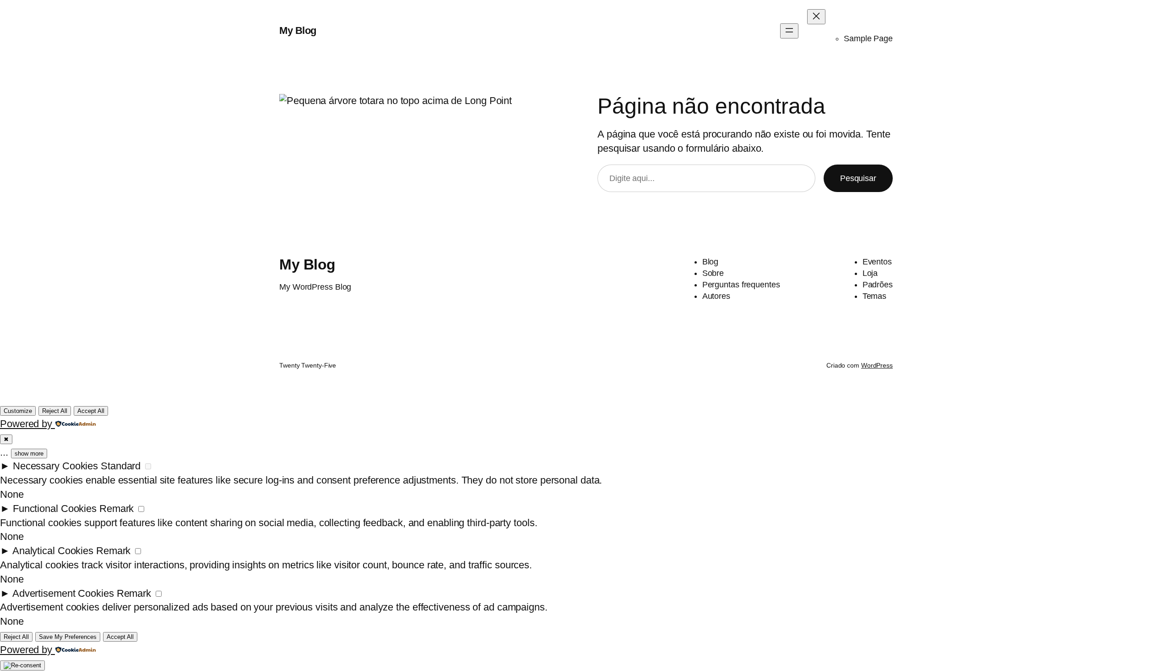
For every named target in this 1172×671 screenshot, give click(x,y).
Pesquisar (858, 178)
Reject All (54, 410)
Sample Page (868, 38)
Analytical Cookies (52, 550)
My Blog (297, 30)
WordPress (877, 365)
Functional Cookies (55, 508)
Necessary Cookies (55, 466)
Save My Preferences (68, 636)
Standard (121, 466)
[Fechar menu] (816, 16)
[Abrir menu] (789, 30)
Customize (18, 410)
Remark (116, 508)
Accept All (90, 410)
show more (29, 453)
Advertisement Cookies (63, 593)
